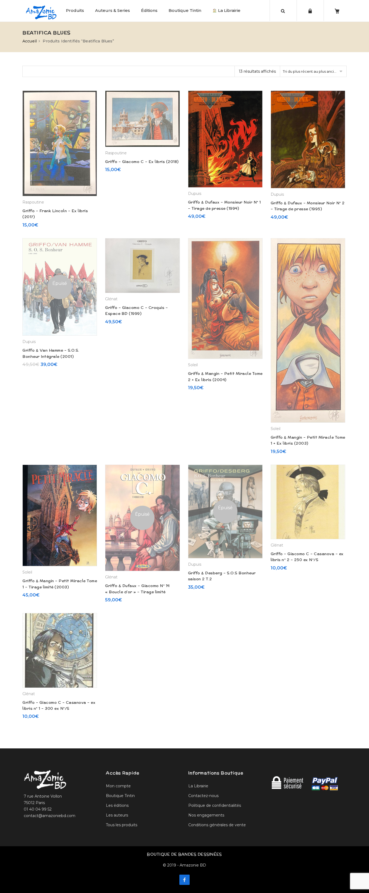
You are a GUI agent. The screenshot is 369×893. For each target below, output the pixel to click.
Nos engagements (206, 815)
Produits (75, 10)
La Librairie (228, 10)
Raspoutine (33, 202)
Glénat (111, 298)
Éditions (149, 10)
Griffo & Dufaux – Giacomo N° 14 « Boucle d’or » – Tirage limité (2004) (137, 592)
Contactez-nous (203, 795)
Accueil (29, 41)
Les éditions (117, 805)
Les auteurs (117, 815)
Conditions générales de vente (217, 824)
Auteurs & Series (112, 10)
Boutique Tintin (185, 10)
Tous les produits (121, 824)
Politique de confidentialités (214, 805)
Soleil (193, 364)
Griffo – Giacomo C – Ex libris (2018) (142, 161)
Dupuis (194, 193)
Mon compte (118, 786)
